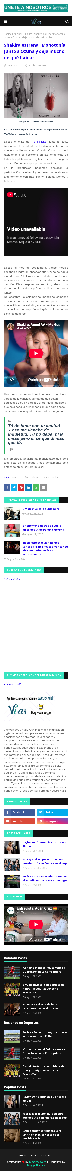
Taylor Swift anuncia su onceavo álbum (44, 844)
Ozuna (45, 477)
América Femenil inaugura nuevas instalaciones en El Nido (44, 1034)
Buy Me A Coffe (13, 684)
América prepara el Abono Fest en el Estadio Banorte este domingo (45, 878)
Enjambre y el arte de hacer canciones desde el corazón (41, 1006)
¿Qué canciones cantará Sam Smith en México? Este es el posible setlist (41, 1134)
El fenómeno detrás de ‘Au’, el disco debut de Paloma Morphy (43, 527)
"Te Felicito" (39, 141)
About (33, 1155)
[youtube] (19, 821)
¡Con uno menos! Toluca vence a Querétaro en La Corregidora (43, 969)
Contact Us (47, 1155)
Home (22, 1155)
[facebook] (19, 812)
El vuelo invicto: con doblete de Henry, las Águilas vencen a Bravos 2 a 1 (43, 988)
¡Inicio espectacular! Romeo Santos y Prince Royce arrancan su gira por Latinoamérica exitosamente (45, 548)
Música (16, 477)
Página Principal (13, 34)
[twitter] (52, 812)
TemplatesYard (37, 1162)
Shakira (28, 34)
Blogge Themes (36, 1165)
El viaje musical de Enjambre (40, 509)
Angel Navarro (15, 65)
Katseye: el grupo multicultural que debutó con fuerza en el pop (44, 861)
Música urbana (31, 477)
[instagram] (52, 821)
